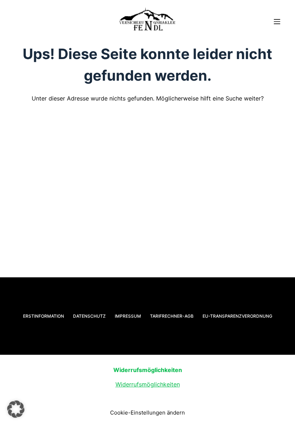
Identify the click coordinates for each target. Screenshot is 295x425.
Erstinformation (43, 316)
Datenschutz (89, 316)
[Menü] (277, 21)
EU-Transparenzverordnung (237, 316)
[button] (16, 409)
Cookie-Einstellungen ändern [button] (147, 412)
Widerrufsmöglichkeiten (147, 384)
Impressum (128, 316)
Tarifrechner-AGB (172, 316)
